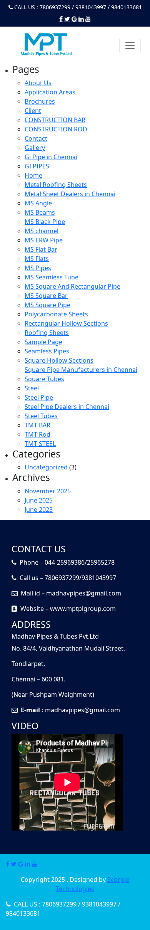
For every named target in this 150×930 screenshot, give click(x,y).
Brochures (40, 101)
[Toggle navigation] (130, 45)
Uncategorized (46, 467)
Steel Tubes (41, 416)
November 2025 (48, 491)
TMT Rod (37, 434)
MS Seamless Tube (51, 277)
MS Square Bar (46, 295)
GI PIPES (37, 166)
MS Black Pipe (45, 221)
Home (33, 175)
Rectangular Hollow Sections (66, 323)
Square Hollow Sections (59, 360)
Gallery (35, 147)
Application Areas (50, 92)
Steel (32, 388)
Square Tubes (44, 379)
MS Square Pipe (47, 305)
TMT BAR (37, 425)
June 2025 (39, 500)
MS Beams (40, 212)
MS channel (41, 231)
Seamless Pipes (47, 351)
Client (33, 110)
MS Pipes (38, 268)
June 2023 (39, 509)
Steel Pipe (39, 397)
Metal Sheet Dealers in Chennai (70, 194)
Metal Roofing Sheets (56, 184)
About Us (38, 83)
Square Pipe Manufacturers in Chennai (81, 369)
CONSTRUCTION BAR (55, 120)
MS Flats (37, 258)
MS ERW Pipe (44, 240)
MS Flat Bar (41, 249)
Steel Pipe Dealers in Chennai (67, 406)
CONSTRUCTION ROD (56, 129)
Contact (36, 138)
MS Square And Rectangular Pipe (72, 286)
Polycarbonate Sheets (56, 314)
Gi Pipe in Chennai (51, 157)
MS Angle (38, 203)
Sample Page (43, 342)
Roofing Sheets (47, 332)
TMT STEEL (40, 443)
